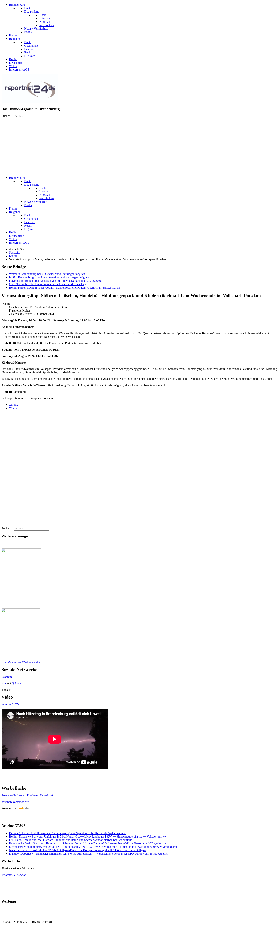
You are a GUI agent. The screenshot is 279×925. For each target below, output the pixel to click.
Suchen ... (7, 116)
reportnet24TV (10, 704)
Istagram (7, 676)
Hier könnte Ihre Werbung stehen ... (23, 662)
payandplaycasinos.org (15, 801)
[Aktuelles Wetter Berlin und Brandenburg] (21, 643)
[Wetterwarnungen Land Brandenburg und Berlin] (21, 597)
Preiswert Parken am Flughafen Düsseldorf (27, 795)
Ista (4, 683)
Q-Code (16, 683)
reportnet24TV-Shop (14, 874)
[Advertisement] (139, 146)
